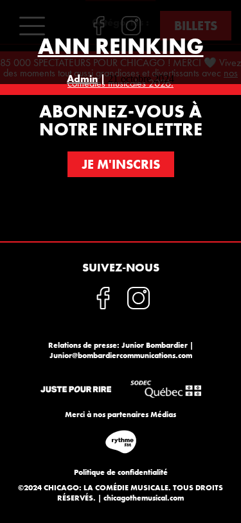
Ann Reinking (121, 46)
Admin (82, 78)
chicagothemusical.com (143, 498)
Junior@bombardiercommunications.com (120, 355)
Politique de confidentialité (121, 472)
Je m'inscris (121, 164)
